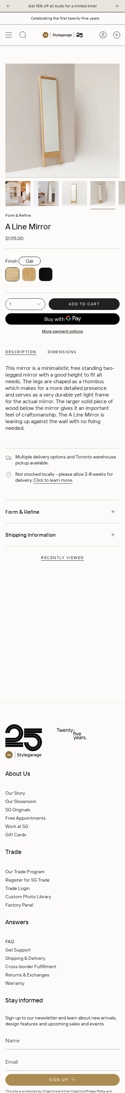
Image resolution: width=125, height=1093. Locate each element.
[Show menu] (8, 35)
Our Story (15, 793)
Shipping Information (30, 534)
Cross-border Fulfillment (30, 966)
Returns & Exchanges (27, 975)
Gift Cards (15, 835)
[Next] (117, 6)
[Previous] (8, 6)
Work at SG (16, 826)
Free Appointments (25, 818)
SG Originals (17, 810)
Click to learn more (52, 480)
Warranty (14, 983)
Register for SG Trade (27, 880)
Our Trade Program (25, 872)
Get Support (18, 950)
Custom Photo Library (28, 897)
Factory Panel (19, 905)
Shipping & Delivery (25, 958)
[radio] (12, 274)
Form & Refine (18, 215)
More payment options (62, 331)
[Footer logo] (60, 741)
